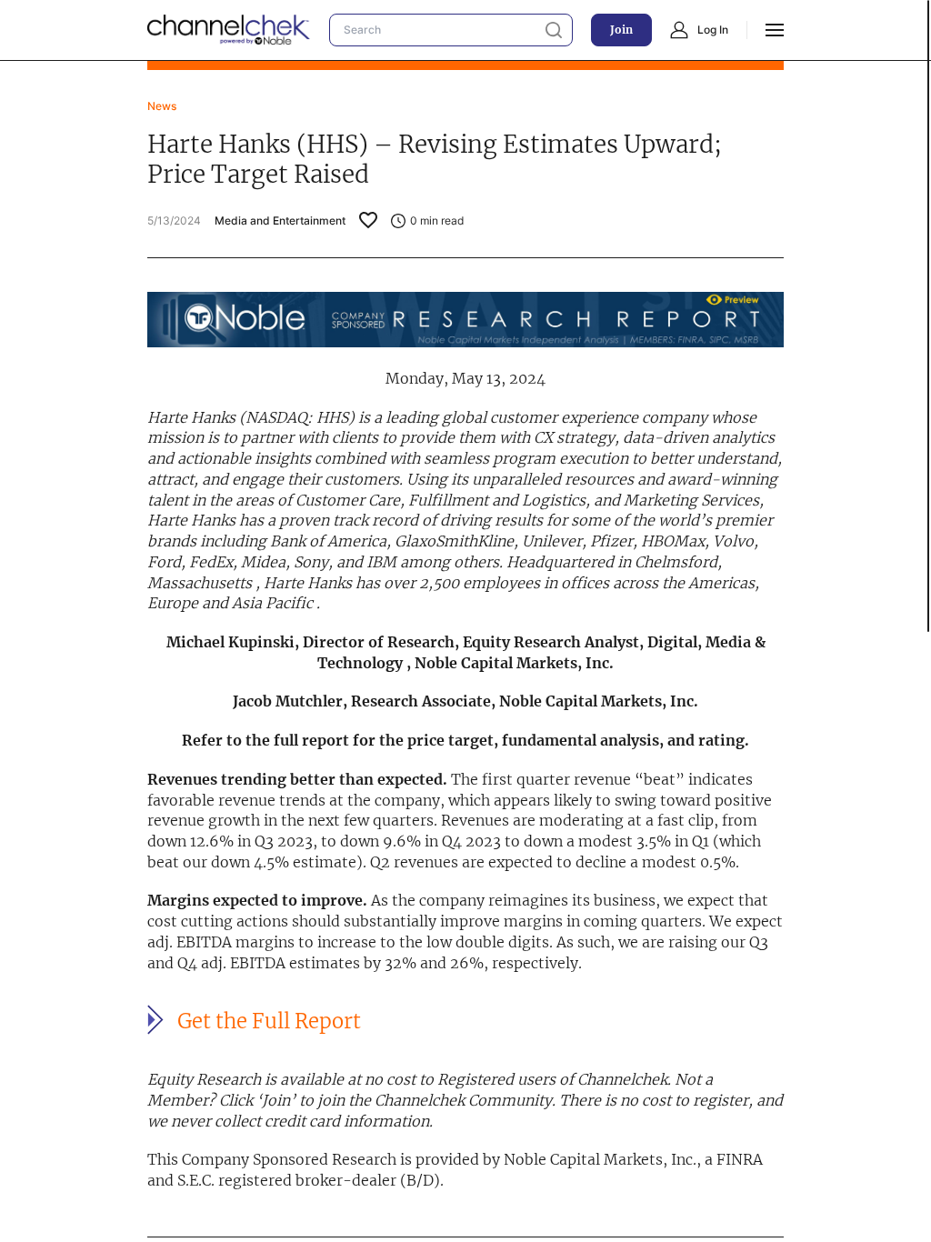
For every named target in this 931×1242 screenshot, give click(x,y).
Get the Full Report (269, 1021)
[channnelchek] (229, 30)
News (161, 106)
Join (621, 29)
